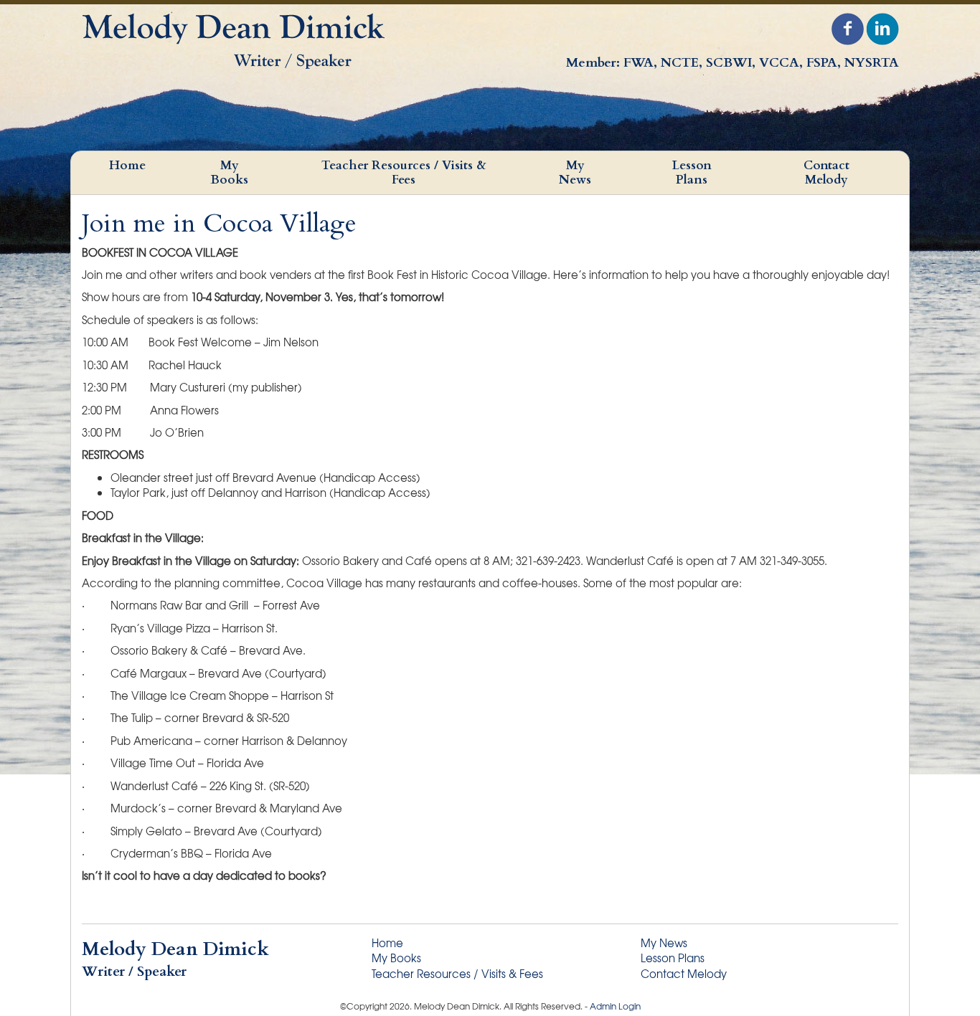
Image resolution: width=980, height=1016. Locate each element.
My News (575, 172)
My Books (229, 172)
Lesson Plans (692, 172)
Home (127, 165)
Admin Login (615, 1006)
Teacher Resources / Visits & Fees (403, 172)
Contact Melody (826, 172)
